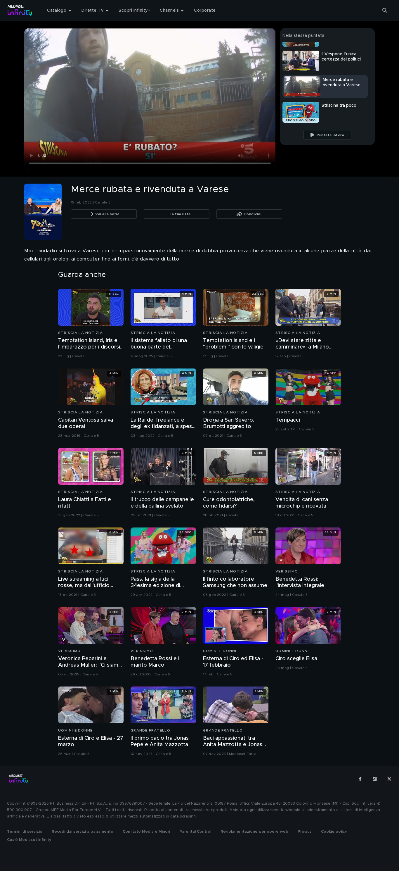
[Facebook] (360, 779)
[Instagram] (374, 779)
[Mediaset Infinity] (20, 10)
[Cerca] (384, 10)
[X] (389, 779)
